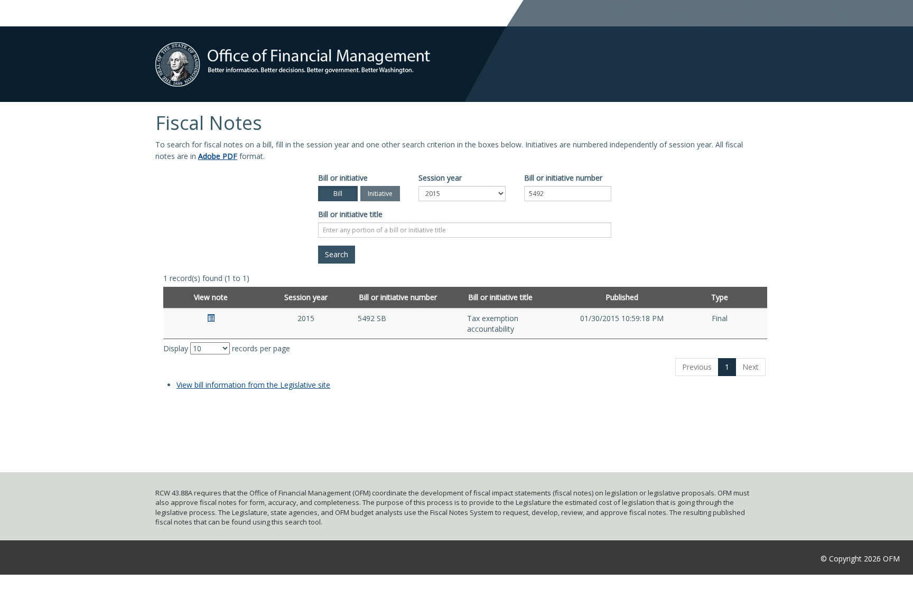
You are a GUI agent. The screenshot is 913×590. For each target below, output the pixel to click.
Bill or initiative (343, 178)
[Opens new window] (211, 318)
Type (719, 297)
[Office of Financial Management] (292, 56)
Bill (337, 193)
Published (621, 297)
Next (750, 367)
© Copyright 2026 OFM (860, 559)
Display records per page (226, 348)
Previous (697, 367)
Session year (440, 178)
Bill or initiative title (350, 214)
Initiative (380, 193)
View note (211, 297)
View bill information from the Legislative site (253, 385)
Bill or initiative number (563, 178)
